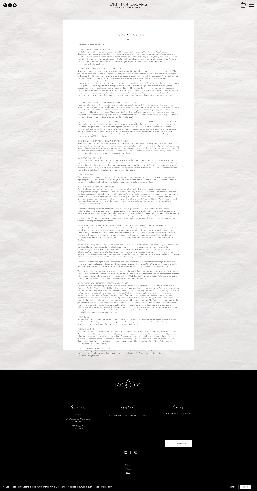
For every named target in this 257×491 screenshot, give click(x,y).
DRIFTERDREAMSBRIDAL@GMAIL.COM (128, 416)
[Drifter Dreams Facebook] (10, 5)
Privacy (128, 469)
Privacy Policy (106, 486)
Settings (233, 486)
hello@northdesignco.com (88, 126)
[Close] (253, 487)
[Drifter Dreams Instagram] (5, 5)
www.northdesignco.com (127, 54)
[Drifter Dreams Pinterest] (15, 5)
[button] (251, 5)
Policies (128, 465)
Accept (245, 486)
